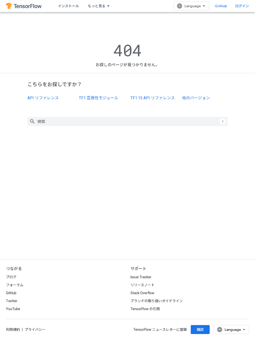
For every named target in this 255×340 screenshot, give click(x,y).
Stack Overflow (142, 293)
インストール (68, 6)
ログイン (242, 6)
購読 (200, 329)
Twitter (11, 301)
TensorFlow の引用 (145, 309)
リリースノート (142, 285)
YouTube (13, 309)
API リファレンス (43, 98)
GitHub (221, 6)
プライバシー (35, 330)
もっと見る (96, 6)
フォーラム (14, 285)
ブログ (11, 277)
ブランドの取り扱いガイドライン (156, 301)
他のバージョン (196, 98)
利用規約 (13, 330)
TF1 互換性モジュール (98, 98)
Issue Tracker (140, 277)
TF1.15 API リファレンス (152, 98)
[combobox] (127, 121)
